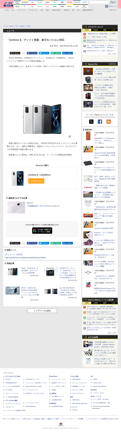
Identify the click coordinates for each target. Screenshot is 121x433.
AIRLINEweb (76, 379)
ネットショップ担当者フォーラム (36, 383)
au (13, 10)
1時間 (87, 30)
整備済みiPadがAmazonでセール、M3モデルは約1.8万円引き (105, 290)
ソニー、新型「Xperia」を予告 (96, 37)
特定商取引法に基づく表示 (109, 419)
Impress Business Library (34, 386)
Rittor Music (53, 376)
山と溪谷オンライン (58, 396)
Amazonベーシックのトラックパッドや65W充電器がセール (105, 170)
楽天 (47, 10)
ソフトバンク (21, 10)
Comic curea (97, 383)
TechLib (74, 410)
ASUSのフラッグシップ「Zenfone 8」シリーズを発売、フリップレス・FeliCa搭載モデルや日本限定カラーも (68, 273)
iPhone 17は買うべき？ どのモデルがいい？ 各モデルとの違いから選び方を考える (105, 361)
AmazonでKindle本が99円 (104, 228)
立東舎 (54, 390)
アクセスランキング (95, 27)
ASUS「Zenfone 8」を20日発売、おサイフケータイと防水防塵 (29, 270)
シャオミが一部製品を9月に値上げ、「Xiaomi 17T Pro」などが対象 (105, 242)
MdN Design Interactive (79, 403)
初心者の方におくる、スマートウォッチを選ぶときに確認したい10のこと (105, 353)
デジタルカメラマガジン (13, 403)
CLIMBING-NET (57, 400)
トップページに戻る (42, 311)
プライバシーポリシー (68, 419)
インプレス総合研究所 (13, 386)
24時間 (95, 30)
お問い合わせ (26, 419)
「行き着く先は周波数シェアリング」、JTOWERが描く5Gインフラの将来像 (105, 194)
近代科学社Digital (57, 406)
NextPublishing (30, 406)
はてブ (46, 53)
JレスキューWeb (77, 390)
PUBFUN (94, 390)
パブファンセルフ (98, 393)
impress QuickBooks (99, 386)
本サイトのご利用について (11, 419)
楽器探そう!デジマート (59, 383)
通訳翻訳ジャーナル (78, 386)
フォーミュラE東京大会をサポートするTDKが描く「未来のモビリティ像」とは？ (105, 104)
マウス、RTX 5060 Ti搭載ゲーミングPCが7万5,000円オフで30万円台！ (104, 96)
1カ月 (113, 30)
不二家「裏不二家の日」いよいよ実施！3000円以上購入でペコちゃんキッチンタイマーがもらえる (102, 324)
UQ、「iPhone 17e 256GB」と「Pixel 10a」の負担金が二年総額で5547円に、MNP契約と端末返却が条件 (102, 47)
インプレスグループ (92, 419)
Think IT (8, 379)
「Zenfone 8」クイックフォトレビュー (43, 206)
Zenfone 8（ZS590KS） (40, 175)
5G (73, 10)
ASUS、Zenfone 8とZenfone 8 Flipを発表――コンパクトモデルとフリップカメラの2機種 (30, 292)
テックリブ (73, 407)
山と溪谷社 (52, 393)
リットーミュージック (59, 379)
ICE (92, 376)
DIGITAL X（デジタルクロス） (35, 393)
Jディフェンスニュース (79, 383)
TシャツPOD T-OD (58, 386)
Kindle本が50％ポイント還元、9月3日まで (100, 51)
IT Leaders (9, 390)
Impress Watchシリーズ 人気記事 (101, 300)
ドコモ (6, 10)
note (57, 53)
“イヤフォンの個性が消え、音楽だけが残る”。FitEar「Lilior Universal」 (104, 87)
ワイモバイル (33, 10)
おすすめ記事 (93, 337)
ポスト (17, 53)
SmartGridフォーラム (32, 379)
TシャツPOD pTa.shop (100, 399)
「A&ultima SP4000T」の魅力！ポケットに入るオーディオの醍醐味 (105, 71)
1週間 (104, 30)
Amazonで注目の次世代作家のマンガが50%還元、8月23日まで (104, 155)
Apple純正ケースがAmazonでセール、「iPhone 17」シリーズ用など (104, 140)
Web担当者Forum (11, 383)
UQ (42, 10)
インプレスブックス (32, 403)
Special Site (92, 64)
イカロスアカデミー (78, 393)
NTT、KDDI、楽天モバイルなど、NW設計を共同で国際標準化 (104, 179)
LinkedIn (69, 53)
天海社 (95, 379)
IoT (78, 10)
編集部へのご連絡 (53, 419)
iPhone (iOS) (56, 10)
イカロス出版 (74, 376)
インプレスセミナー (32, 390)
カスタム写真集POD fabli (101, 403)
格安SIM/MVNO (88, 10)
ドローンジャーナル (12, 393)
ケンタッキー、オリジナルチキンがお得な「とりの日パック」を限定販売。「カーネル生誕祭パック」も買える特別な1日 (101, 319)
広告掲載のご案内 (39, 419)
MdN (71, 397)
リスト (23, 53)
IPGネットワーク (96, 396)
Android (66, 10)
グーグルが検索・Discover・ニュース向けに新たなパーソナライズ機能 (105, 264)
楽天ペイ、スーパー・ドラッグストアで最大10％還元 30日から (105, 216)
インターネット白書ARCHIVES (16, 410)
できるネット (10, 407)
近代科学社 (52, 403)
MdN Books (76, 400)
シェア (34, 53)
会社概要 (80, 419)
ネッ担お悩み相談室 (12, 397)
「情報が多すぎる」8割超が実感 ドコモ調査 (101, 34)
